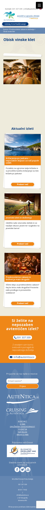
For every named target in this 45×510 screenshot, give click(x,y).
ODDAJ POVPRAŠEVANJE (15, 24)
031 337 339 (17, 9)
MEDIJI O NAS (22, 434)
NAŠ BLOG (22, 432)
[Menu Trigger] (39, 5)
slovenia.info (22, 500)
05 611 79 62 (22, 490)
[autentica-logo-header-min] (9, 13)
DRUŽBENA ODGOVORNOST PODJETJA (22, 427)
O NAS (22, 424)
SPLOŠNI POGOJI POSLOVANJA (22, 479)
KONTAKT (22, 421)
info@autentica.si (31, 9)
